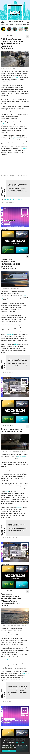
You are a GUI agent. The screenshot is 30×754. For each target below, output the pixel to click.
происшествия (4, 202)
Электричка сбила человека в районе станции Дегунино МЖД (17, 364)
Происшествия (17, 256)
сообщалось (9, 334)
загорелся (19, 507)
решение (16, 138)
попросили (24, 148)
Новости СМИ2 (5, 229)
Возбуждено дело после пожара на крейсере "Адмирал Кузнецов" (17, 687)
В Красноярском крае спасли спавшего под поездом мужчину (17, 359)
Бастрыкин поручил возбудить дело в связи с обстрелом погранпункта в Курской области (17, 190)
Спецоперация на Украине (13, 200)
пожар (7, 491)
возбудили (25, 674)
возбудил (4, 124)
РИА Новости (15, 78)
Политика (16, 36)
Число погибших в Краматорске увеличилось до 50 (17, 185)
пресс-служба (21, 457)
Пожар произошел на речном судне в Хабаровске (16, 525)
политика (11, 202)
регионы (11, 372)
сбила (16, 344)
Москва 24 (15, 22)
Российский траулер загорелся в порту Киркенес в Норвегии (17, 529)
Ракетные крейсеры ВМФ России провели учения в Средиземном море (17, 692)
